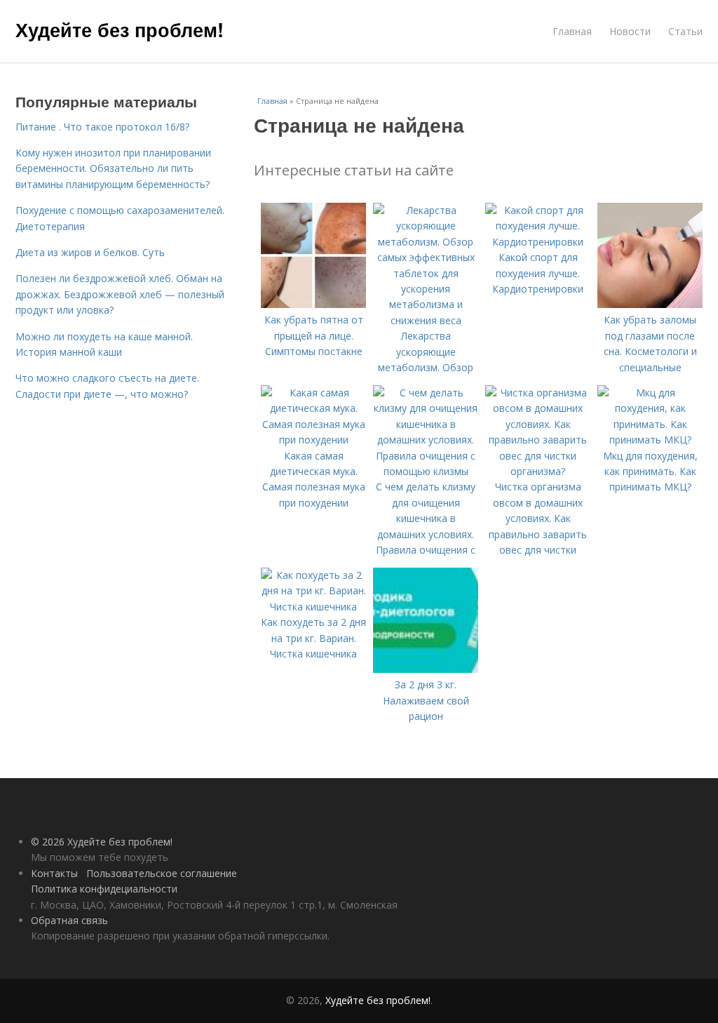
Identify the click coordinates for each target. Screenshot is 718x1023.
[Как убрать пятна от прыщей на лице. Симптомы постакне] (313, 304)
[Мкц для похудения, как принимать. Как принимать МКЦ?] (650, 439)
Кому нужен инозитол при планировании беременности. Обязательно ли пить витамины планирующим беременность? (113, 168)
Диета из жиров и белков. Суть (90, 252)
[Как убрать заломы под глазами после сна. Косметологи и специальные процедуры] (650, 304)
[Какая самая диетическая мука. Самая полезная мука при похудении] (313, 439)
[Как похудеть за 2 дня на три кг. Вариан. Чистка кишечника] (313, 606)
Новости (630, 31)
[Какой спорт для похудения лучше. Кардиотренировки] (537, 241)
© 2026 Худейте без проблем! (101, 841)
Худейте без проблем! (119, 29)
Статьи (685, 31)
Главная (572, 31)
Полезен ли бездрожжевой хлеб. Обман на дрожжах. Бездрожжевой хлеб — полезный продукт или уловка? (119, 294)
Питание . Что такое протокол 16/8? (102, 126)
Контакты (54, 873)
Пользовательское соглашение (161, 873)
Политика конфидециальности (104, 888)
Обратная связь (69, 920)
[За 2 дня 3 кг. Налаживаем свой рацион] (425, 669)
